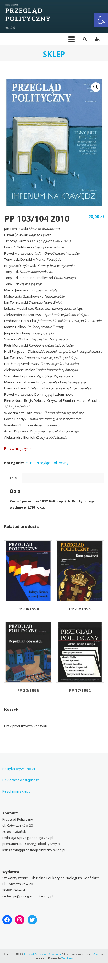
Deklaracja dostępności (20, 780)
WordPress (67, 958)
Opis (12, 477)
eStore (96, 954)
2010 (29, 462)
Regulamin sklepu (16, 791)
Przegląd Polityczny (52, 462)
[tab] (12, 478)
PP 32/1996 (28, 690)
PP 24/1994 (28, 608)
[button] (101, 20)
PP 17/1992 (80, 690)
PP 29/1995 (80, 608)
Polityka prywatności (18, 768)
